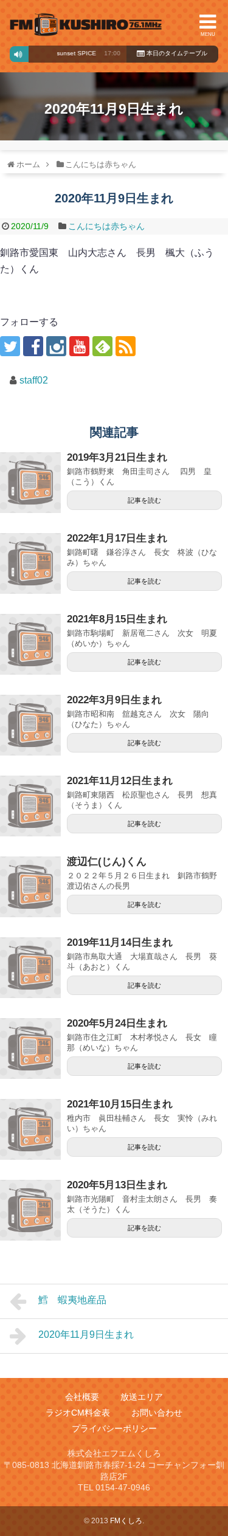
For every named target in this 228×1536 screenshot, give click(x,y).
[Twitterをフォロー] (10, 346)
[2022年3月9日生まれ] (30, 725)
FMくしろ (86, 25)
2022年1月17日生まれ (117, 538)
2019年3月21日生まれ (117, 457)
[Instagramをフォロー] (56, 346)
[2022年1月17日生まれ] (30, 563)
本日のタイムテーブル (176, 53)
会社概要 (82, 1397)
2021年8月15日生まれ (117, 619)
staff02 (33, 380)
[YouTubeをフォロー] (79, 346)
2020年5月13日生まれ (117, 1185)
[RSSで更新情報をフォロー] (126, 346)
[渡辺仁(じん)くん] (30, 886)
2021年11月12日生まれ (120, 781)
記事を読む (144, 500)
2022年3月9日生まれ (114, 700)
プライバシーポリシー (114, 1428)
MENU (208, 34)
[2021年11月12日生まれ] (30, 806)
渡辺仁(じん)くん (107, 861)
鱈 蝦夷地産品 (72, 1300)
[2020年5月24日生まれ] (30, 1048)
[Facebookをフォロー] (33, 346)
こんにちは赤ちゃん (106, 226)
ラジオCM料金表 (78, 1412)
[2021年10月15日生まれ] (30, 1129)
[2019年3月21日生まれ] (30, 482)
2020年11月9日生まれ (86, 1334)
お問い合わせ (156, 1412)
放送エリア (141, 1397)
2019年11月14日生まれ (120, 942)
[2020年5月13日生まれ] (30, 1210)
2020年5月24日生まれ (117, 1023)
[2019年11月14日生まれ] (30, 967)
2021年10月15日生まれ (120, 1104)
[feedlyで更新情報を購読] (102, 346)
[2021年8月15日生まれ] (30, 644)
